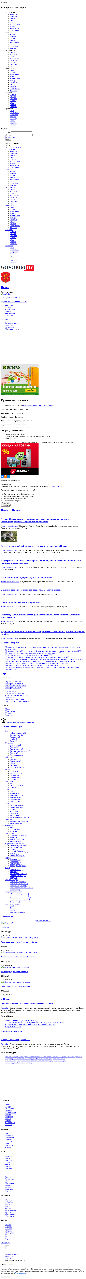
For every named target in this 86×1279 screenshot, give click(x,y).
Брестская (9, 246)
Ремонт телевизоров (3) (19, 884)
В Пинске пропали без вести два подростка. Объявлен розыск (31, 590)
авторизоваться (39, 486)
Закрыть (4, 3)
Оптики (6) (14, 753)
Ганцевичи (14, 115)
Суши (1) (13, 741)
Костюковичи (15, 24)
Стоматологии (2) (16, 749)
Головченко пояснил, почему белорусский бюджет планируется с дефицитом (36, 663)
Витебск (13, 95)
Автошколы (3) (15, 761)
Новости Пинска (11, 510)
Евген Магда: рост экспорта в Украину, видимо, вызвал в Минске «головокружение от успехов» (44, 659)
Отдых (8, 769)
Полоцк (13, 105)
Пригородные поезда (13, 688)
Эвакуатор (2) (15, 801)
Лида (12, 56)
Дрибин (13, 22)
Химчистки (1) (15, 890)
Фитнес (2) (14, 872)
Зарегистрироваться (13, 147)
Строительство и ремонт (14, 844)
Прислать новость (12, 329)
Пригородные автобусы (14, 684)
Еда (6, 731)
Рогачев (13, 87)
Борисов (13, 36)
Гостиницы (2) (15, 862)
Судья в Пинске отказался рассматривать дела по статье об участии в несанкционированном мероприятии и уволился (35, 520)
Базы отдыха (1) (16, 864)
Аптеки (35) (14, 747)
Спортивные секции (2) (19, 876)
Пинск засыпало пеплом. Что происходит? (21, 602)
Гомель (12, 70)
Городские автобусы (13, 682)
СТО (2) (13, 791)
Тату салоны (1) (16, 815)
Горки (12, 20)
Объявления (10, 313)
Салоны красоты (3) (17, 807)
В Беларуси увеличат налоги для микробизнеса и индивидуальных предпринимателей (40, 661)
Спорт (7, 868)
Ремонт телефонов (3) (18, 882)
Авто (7, 789)
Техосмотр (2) (15, 793)
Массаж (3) (14, 811)
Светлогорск (15, 89)
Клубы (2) (13, 739)
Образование (10, 757)
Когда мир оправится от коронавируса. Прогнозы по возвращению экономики (35, 1059)
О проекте (9, 325)
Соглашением (20, 1273)
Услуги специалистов (13, 892)
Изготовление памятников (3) (21, 888)
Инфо (3, 673)
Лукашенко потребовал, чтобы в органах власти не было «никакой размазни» (37, 657)
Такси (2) (13, 783)
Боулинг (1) (14, 775)
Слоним (13, 62)
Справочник (10, 309)
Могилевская (10, 149)
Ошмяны (13, 60)
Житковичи (14, 75)
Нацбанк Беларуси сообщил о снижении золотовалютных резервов (33, 653)
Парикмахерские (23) (18, 805)
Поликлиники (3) (16, 755)
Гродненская (10, 187)
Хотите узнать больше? (10, 526)
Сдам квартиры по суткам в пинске (15, 986)
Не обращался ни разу (11, 501)
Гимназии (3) (15, 765)
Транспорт (9, 781)
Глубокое (13, 99)
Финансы (9, 825)
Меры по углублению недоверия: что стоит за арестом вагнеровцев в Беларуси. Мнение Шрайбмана (43, 1057)
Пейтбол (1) (14, 779)
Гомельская (9, 206)
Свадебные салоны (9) (18, 835)
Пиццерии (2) (15, 737)
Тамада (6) (14, 837)
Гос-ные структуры (12, 904)
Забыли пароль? (11, 137)
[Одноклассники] (5, 476)
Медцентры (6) (15, 745)
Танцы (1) (13, 878)
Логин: (8, 132)
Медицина (9, 743)
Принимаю (5, 1277)
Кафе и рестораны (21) (18, 733)
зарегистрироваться (55, 486)
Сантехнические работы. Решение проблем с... (19, 942)
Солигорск (14, 46)
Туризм (8, 858)
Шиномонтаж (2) (16, 799)
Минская (8, 169)
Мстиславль (14, 28)
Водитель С (5, 927)
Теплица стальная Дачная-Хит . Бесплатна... (19, 957)
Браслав (13, 97)
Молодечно (14, 42)
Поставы (13, 107)
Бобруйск (13, 16)
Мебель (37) (14, 854)
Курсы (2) (13, 759)
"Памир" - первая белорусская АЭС (15, 1040)
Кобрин (13, 117)
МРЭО (12, 910)
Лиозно (13, 101)
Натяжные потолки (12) (19, 852)
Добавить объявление (43, 921)
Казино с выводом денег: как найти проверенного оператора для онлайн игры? (35, 1061)
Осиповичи (14, 30)
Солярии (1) (14, 809)
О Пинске (9, 305)
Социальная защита (17, 912)
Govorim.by (5, 1243)
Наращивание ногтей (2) (19, 817)
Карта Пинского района (14, 693)
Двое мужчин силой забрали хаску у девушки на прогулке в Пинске (34, 546)
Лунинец (13, 119)
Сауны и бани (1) (16, 771)
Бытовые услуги (11, 880)
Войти (7, 145)
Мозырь (13, 81)
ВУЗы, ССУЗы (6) (17, 767)
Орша (12, 103)
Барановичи (14, 113)
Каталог (8, 307)
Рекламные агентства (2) (19, 896)
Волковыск (14, 54)
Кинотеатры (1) (16, 773)
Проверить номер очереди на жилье (20, 722)
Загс (11, 908)
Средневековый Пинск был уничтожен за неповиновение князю (27, 1003)
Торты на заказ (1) (17, 839)
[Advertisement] (43, 347)
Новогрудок (14, 58)
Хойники (13, 91)
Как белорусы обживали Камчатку (18, 1063)
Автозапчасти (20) (17, 795)
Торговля (8, 819)
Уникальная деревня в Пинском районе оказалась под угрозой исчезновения (34, 1023)
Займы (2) (13, 831)
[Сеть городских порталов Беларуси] (17, 271)
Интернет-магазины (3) (19, 821)
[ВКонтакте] (2, 476)
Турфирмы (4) (15, 860)
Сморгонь (13, 64)
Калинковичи (15, 79)
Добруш (13, 72)
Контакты (9, 1258)
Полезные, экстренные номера (17, 701)
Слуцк (12, 44)
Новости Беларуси (10, 643)
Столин (13, 125)
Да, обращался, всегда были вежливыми (18, 494)
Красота (8, 803)
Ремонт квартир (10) (17, 856)
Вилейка (13, 38)
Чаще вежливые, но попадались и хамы (18, 496)
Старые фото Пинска (13, 1027)
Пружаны (13, 123)
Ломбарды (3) (15, 829)
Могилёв (13, 14)
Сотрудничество (11, 327)
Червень (13, 48)
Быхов (12, 18)
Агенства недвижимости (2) (20, 898)
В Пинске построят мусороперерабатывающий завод (26, 577)
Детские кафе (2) (16, 735)
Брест (12, 111)
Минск (12, 34)
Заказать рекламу (11, 323)
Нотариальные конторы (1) (20, 900)
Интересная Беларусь (11, 1031)
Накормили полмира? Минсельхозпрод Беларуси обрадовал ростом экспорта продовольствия (43, 651)
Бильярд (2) (14, 777)
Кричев (13, 26)
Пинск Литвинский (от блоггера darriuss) (21, 1021)
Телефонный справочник (15, 699)
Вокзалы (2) (14, 787)
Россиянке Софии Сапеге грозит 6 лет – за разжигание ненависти (32, 665)
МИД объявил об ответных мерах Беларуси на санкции (28, 655)
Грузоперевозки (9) (17, 785)
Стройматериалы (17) (18, 846)
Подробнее (5, 1008)
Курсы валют (10, 711)
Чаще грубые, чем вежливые (14, 498)
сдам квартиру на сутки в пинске (14, 972)
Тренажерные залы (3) (18, 874)
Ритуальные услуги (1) (18, 886)
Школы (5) (14, 763)
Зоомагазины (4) (16, 823)
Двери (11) (14, 850)
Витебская (9, 230)
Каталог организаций (11, 727)
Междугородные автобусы (15, 686)
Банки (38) (14, 827)
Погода (8, 311)
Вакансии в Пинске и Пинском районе (38, 406)
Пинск (12, 121)
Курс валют (6, 319)
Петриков (13, 83)
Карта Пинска (10, 691)
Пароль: (8, 135)
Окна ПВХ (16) (16, 848)
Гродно (12, 52)
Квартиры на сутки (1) (18, 866)
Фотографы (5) (15, 842)
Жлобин (13, 77)
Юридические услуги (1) (19, 894)
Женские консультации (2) (20, 751)
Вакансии (9, 315)
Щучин (12, 66)
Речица (12, 85)
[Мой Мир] (8, 476)
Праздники (9, 833)
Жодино (13, 40)
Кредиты (8, 713)
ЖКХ (12, 906)
